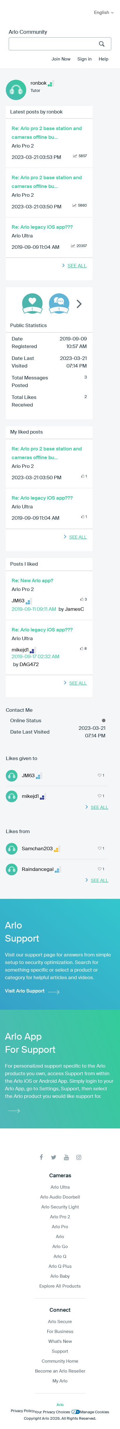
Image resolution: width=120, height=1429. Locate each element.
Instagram (78, 1157)
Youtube (66, 1157)
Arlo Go (60, 1247)
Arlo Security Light (60, 1207)
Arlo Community (28, 32)
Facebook (41, 1157)
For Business (60, 1331)
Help (103, 59)
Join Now (61, 59)
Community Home (60, 1361)
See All (77, 266)
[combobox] (60, 43)
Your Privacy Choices (52, 1412)
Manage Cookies (94, 1412)
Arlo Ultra (22, 236)
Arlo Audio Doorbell (60, 1197)
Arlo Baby (60, 1276)
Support (60, 1351)
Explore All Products (60, 1286)
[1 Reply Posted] (59, 303)
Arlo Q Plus (60, 1266)
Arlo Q (60, 1256)
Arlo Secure (60, 1322)
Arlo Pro (60, 1227)
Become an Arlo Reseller (60, 1371)
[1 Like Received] (32, 303)
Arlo (60, 1237)
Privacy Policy (22, 1411)
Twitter (53, 1157)
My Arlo (8, 3)
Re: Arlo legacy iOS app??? (42, 227)
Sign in (84, 59)
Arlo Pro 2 (23, 146)
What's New (60, 1341)
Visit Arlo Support (25, 991)
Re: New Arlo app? (32, 580)
